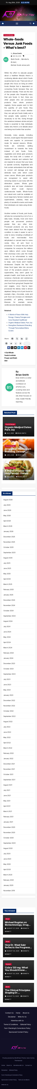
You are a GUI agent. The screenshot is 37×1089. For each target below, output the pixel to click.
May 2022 (7, 737)
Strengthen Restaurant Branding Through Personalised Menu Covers (20, 328)
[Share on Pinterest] (6, 343)
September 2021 (9, 780)
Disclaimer (12, 1017)
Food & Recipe (8, 35)
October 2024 (8, 611)
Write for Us (22, 1017)
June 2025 (7, 568)
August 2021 (7, 785)
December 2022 (9, 700)
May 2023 (7, 690)
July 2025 (6, 563)
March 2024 (7, 648)
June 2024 (7, 632)
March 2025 (7, 584)
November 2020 (9, 832)
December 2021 (9, 764)
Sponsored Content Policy (18, 1032)
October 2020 (8, 838)
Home (18, 1013)
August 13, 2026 (13, 996)
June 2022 (7, 732)
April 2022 (7, 743)
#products (25, 59)
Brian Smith (17, 53)
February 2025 (8, 589)
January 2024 (8, 658)
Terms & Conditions (11, 1024)
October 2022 (8, 711)
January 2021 (8, 822)
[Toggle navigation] (17, 23)
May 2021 (6, 801)
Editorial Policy (25, 1024)
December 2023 (9, 663)
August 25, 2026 (13, 973)
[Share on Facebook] (12, 339)
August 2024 (7, 621)
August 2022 (7, 722)
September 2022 (9, 716)
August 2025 (7, 558)
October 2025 (8, 547)
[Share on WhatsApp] (26, 339)
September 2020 (9, 843)
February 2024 (8, 653)
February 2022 (8, 753)
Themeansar (18, 1060)
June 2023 (7, 685)
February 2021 (8, 817)
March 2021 (7, 811)
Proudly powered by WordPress (11, 1058)
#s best (13, 62)
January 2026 (8, 531)
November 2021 (9, 769)
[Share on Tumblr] (16, 343)
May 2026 (7, 516)
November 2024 (9, 605)
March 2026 (7, 526)
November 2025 (9, 542)
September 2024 (9, 616)
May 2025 (7, 574)
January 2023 (8, 695)
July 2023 (6, 679)
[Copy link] (26, 343)
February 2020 (8, 880)
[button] (30, 23)
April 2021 (6, 806)
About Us (26, 1013)
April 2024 (7, 642)
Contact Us (9, 1013)
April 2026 (7, 521)
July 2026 (6, 505)
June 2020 (7, 859)
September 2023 (9, 674)
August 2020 (8, 848)
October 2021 (8, 774)
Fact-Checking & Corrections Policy (17, 1028)
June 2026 (7, 510)
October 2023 (8, 669)
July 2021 (6, 790)
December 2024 (9, 600)
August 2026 (8, 500)
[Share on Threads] (20, 343)
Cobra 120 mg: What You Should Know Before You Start (16, 970)
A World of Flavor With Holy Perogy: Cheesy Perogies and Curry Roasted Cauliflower (19, 317)
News (7, 919)
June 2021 (7, 795)
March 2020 (7, 875)
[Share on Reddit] (11, 343)
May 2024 (7, 637)
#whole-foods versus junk (20, 65)
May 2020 (7, 864)
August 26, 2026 (13, 951)
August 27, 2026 (13, 928)
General (8, 964)
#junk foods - (16, 59)
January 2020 (8, 885)
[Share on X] (17, 339)
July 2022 (6, 727)
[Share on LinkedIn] (22, 339)
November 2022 (9, 706)
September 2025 (9, 553)
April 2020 (7, 869)
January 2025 (8, 595)
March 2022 (7, 748)
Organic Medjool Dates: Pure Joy (20, 323)
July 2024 (6, 626)
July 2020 (6, 854)
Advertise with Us (17, 1021)
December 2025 (9, 537)
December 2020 (9, 827)
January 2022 (8, 759)
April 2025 (7, 579)
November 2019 (9, 891)
